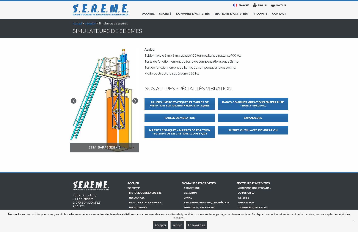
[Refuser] (353, 221)
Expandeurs (253, 118)
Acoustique (191, 188)
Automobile (246, 192)
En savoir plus (196, 225)
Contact (279, 13)
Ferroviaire (246, 202)
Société (165, 13)
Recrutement (138, 207)
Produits (260, 13)
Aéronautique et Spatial (254, 188)
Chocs (188, 197)
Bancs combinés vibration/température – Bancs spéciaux (253, 103)
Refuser (177, 225)
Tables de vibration (179, 118)
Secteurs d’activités (231, 13)
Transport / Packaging (253, 207)
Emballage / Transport (199, 207)
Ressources (137, 197)
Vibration (90, 23)
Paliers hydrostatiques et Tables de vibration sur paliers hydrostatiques (179, 103)
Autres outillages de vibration (253, 130)
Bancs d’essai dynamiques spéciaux (206, 202)
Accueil (148, 13)
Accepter (160, 225)
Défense (243, 197)
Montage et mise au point (146, 202)
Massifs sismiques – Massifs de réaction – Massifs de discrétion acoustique (179, 132)
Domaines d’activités (193, 13)
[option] (104, 100)
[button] (73, 101)
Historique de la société (145, 192)
